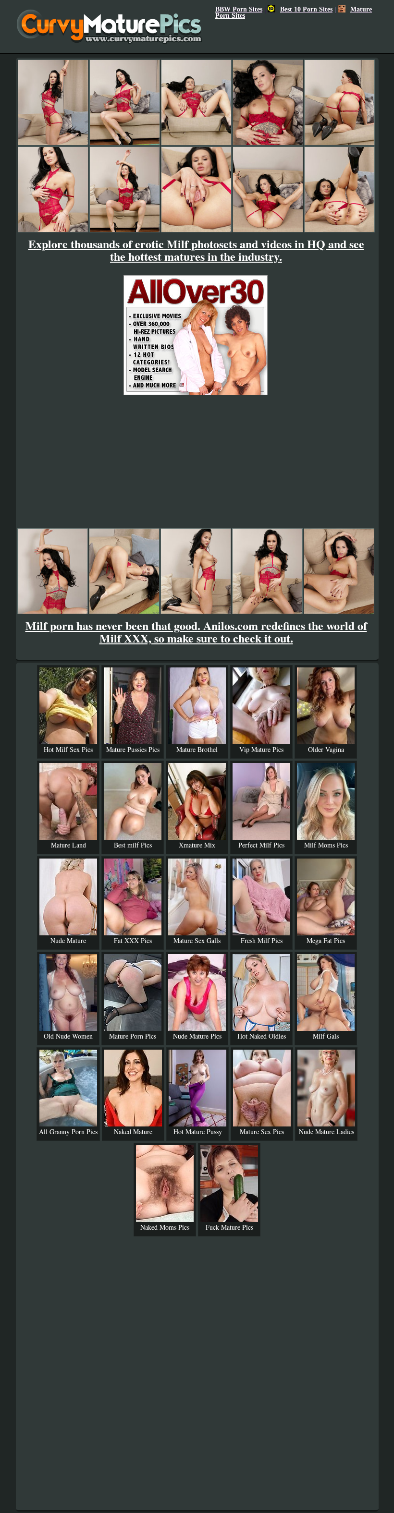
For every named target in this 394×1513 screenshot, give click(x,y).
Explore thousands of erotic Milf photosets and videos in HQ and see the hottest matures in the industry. (196, 250)
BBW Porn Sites (238, 9)
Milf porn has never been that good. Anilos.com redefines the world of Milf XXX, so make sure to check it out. (196, 631)
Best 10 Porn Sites (306, 9)
